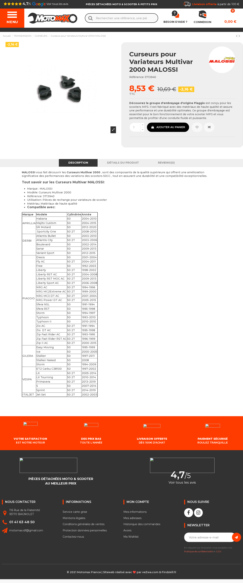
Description (78, 162)
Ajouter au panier (170, 127)
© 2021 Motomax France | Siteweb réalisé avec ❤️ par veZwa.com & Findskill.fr (121, 572)
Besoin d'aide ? (175, 22)
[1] (236, 537)
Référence (136, 77)
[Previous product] (237, 35)
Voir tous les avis (57, 4)
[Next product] (239, 35)
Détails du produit (123, 162)
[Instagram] (198, 512)
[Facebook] (188, 512)
